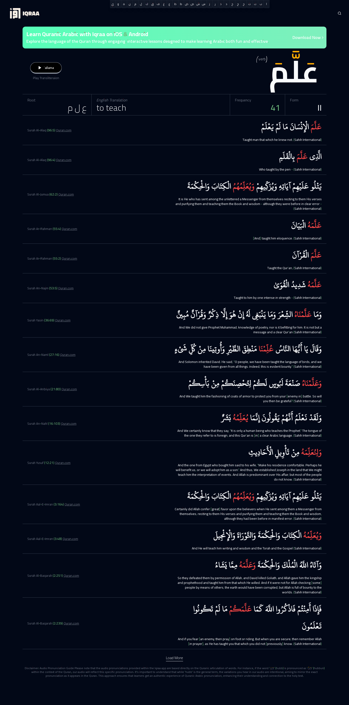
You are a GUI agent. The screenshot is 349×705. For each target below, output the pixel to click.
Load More (174, 657)
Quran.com (63, 130)
